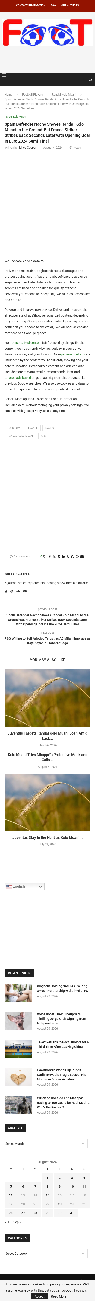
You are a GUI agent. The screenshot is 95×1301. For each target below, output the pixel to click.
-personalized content (26, 343)
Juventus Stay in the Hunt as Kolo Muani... (47, 837)
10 (72, 1186)
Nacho (49, 428)
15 (47, 1195)
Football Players (32, 94)
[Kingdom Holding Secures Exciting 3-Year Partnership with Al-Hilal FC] (18, 993)
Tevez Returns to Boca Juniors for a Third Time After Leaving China (63, 1044)
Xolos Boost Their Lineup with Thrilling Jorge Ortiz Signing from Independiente (61, 1018)
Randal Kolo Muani (64, 94)
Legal (53, 5)
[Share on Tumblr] (68, 556)
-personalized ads (72, 354)
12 (11, 1195)
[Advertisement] (48, 58)
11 (84, 1186)
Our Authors (70, 5)
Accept (40, 1296)
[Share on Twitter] (54, 556)
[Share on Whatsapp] (77, 556)
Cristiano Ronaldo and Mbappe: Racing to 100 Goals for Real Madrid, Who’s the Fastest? (63, 1102)
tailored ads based (18, 378)
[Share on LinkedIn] (63, 556)
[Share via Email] (82, 556)
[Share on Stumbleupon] (72, 556)
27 (23, 1213)
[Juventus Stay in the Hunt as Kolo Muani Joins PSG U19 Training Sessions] (47, 802)
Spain (44, 435)
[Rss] (84, 79)
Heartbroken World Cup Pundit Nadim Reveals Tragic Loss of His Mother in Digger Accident (61, 1074)
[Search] (90, 79)
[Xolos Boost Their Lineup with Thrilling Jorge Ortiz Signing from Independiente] (18, 1021)
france (33, 428)
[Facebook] (79, 79)
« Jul (8, 1222)
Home (8, 94)
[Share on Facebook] (50, 556)
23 (60, 1204)
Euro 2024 (14, 428)
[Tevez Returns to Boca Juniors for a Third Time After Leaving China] (18, 1049)
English (18, 886)
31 (72, 1213)
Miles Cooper (17, 574)
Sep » (17, 1222)
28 (35, 1213)
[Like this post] (44, 556)
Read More (58, 1296)
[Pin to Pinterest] (59, 556)
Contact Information (30, 5)
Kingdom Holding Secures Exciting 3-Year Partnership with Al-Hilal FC (62, 988)
